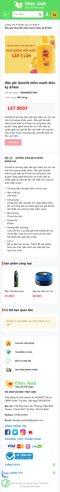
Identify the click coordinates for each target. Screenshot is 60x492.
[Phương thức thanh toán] (24, 446)
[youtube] (31, 432)
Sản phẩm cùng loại (18, 263)
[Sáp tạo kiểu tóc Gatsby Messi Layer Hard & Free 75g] (43, 279)
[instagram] (23, 432)
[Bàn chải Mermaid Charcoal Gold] (16, 279)
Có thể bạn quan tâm (18, 310)
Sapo (37, 486)
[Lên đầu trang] (54, 486)
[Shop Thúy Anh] (30, 384)
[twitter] (15, 432)
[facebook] (8, 432)
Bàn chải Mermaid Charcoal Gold (22, 291)
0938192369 (21, 415)
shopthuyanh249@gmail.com (27, 420)
